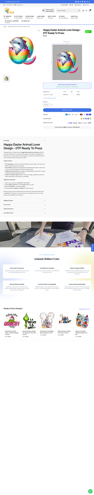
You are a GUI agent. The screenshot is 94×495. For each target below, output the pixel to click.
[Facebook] (76, 2)
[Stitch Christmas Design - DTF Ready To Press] (64, 320)
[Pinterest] (85, 2)
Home (5, 26)
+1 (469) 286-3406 (9, 4)
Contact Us (79, 4)
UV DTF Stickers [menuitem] (18, 17)
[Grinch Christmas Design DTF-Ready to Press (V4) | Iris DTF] (29, 320)
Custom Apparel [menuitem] (29, 17)
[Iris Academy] (83, 10)
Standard (46, 104)
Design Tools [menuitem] (74, 17)
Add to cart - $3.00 (67, 110)
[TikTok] (89, 2)
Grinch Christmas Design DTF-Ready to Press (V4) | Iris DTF (29, 333)
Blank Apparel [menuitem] (41, 17)
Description (6, 140)
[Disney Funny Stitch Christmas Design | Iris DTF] (82, 320)
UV (51, 104)
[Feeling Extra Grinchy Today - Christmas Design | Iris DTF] (11, 320)
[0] (89, 10)
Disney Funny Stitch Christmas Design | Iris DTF (81, 333)
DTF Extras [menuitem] (63, 17)
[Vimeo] (87, 2)
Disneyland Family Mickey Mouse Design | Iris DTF (47, 332)
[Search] (79, 10)
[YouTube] (83, 2)
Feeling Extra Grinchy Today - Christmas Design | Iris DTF (11, 333)
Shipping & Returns (8, 200)
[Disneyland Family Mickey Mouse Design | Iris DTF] (47, 320)
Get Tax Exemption (64, 4)
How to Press (7, 204)
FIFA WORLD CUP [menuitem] (25, 21)
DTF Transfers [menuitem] (7, 17)
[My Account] (86, 10)
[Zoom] (39, 30)
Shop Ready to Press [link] (84, 309)
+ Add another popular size (49, 98)
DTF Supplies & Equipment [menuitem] (12, 21)
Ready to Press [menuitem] (52, 17)
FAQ (72, 4)
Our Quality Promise (9, 213)
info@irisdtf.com (19, 4)
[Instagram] (80, 2)
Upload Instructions (8, 208)
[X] (78, 2)
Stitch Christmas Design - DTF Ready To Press (64, 332)
